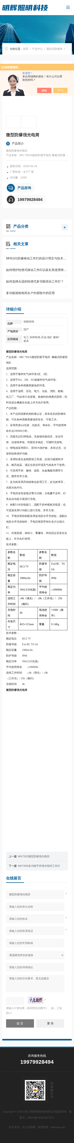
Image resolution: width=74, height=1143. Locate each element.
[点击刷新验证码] (35, 1000)
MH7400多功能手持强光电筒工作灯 (39, 865)
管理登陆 (43, 1127)
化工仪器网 (28, 1127)
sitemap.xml (58, 1127)
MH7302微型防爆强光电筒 (34, 856)
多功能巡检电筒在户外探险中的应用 (30, 293)
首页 (25, 48)
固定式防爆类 (54, 48)
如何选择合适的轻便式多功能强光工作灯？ (35, 281)
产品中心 (37, 48)
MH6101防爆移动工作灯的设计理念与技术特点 (37, 258)
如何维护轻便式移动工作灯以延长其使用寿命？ (37, 270)
